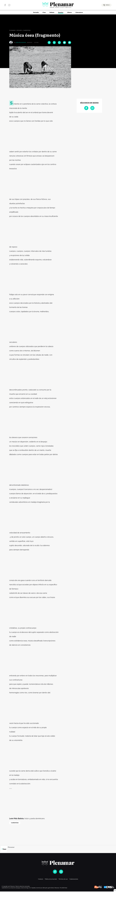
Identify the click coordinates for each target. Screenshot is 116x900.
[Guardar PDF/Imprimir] (69, 42)
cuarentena (26, 30)
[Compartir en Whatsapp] (59, 42)
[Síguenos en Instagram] (9, 5)
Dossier (60, 12)
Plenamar (12, 30)
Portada (36, 12)
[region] (58, 22)
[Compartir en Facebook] (49, 42)
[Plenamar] (58, 863)
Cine (44, 12)
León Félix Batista (21, 42)
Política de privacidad (51, 879)
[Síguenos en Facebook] (5, 5)
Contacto (40, 879)
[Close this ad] (115, 890)
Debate (52, 12)
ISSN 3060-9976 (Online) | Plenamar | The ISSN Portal (55, 887)
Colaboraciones (73, 879)
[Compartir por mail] (64, 42)
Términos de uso (63, 879)
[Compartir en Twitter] (54, 42)
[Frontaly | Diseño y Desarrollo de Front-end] (98, 887)
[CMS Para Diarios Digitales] (109, 887)
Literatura (79, 12)
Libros (69, 12)
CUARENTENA (15, 822)
